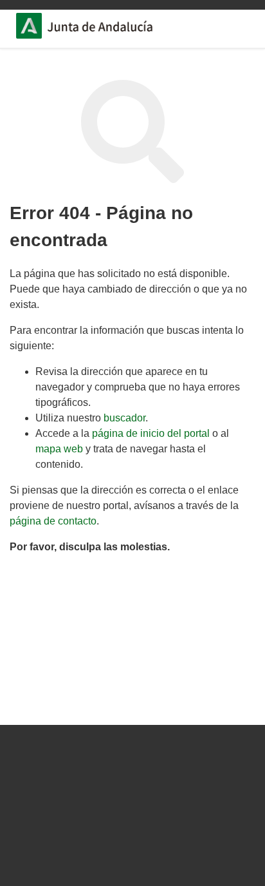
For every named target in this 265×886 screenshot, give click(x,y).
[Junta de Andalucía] (29, 26)
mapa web (59, 448)
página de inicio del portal (151, 433)
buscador (124, 417)
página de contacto (53, 520)
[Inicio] (103, 27)
